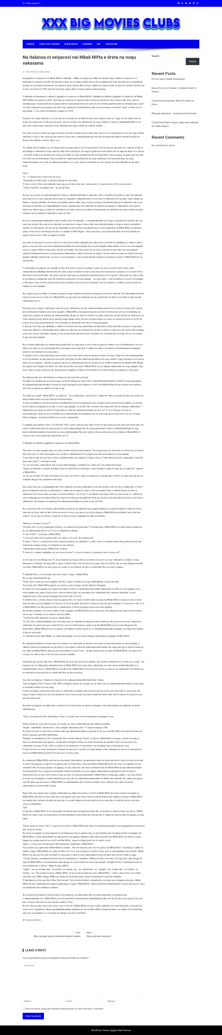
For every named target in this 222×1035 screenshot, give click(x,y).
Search (155, 56)
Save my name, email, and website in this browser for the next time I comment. (64, 1008)
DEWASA (30, 44)
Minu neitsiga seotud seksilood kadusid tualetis (57, 934)
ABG (99, 44)
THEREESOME (111, 44)
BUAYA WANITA (71, 44)
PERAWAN (87, 44)
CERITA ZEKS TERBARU (49, 44)
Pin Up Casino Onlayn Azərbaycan (168, 79)
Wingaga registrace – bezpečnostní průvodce (174, 113)
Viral (113, 1030)
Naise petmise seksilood (99, 934)
